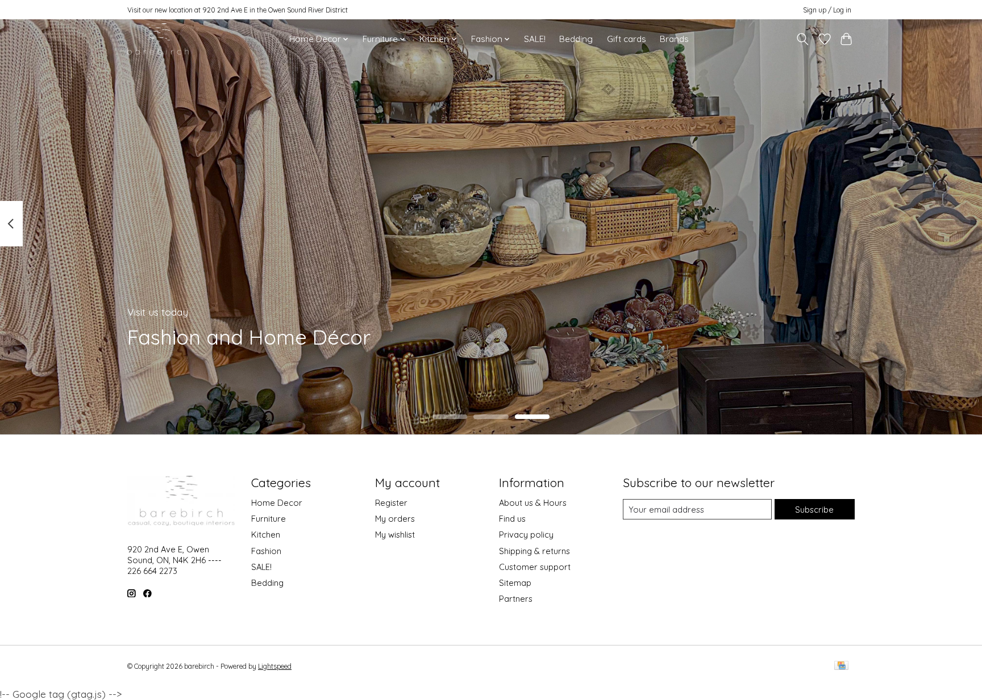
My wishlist (395, 534)
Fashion (266, 551)
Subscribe (814, 509)
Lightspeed (275, 666)
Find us (512, 518)
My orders (395, 518)
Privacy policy (526, 534)
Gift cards (626, 38)
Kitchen (265, 534)
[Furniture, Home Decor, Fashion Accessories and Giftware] (158, 39)
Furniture (268, 518)
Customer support (535, 566)
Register (391, 502)
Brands (674, 38)
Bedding (576, 38)
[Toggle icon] (802, 39)
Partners (515, 598)
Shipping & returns (534, 551)
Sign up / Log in (827, 10)
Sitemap (515, 582)
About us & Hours (533, 502)
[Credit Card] (841, 666)
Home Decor (276, 502)
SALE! (535, 38)
